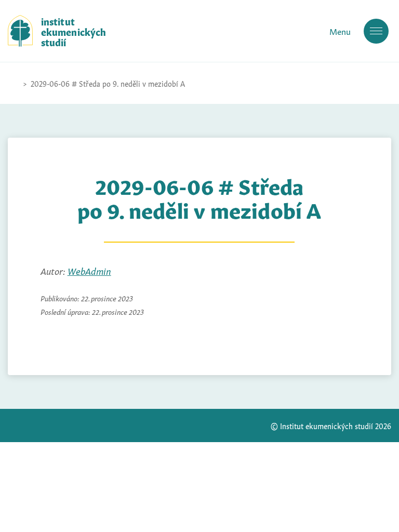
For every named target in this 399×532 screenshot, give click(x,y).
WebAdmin (89, 270)
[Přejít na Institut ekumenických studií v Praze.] (13, 83)
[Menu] (376, 31)
